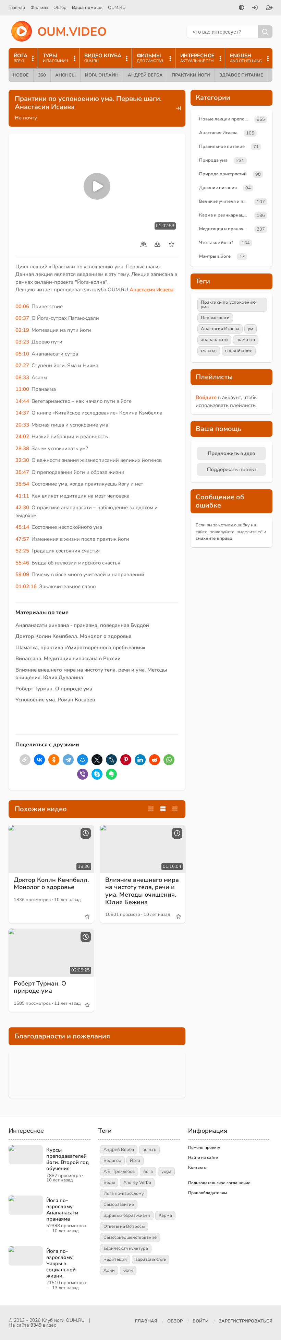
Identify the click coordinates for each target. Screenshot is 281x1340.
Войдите (206, 397)
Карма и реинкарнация (224, 215)
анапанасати (214, 340)
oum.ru (149, 1149)
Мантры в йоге (215, 256)
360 (42, 75)
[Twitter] (96, 759)
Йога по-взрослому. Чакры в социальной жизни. (61, 1263)
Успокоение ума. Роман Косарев (55, 699)
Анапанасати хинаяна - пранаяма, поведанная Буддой (82, 625)
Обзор (59, 7)
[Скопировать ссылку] (25, 759)
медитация (115, 1259)
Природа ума (213, 160)
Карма (165, 1215)
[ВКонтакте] (39, 759)
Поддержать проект (231, 469)
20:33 (22, 424)
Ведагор (112, 1160)
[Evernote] (111, 774)
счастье (209, 351)
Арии (109, 1270)
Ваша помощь (87, 7)
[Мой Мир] (82, 759)
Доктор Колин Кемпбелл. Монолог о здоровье (73, 636)
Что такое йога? (216, 243)
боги (128, 1270)
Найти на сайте (203, 1157)
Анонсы (65, 75)
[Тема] (241, 8)
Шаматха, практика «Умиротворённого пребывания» (80, 647)
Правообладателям (207, 1193)
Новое (21, 75)
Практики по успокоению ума (228, 304)
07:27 (22, 365)
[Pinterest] (125, 759)
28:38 (22, 448)
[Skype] (96, 774)
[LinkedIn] (140, 759)
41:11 (22, 495)
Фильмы (39, 7)
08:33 (22, 377)
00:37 (22, 318)
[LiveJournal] (111, 759)
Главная (17, 7)
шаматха (245, 340)
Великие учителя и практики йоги (225, 201)
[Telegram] (68, 759)
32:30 (22, 460)
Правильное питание (222, 146)
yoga (166, 1171)
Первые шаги (215, 318)
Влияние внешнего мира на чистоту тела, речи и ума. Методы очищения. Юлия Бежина (142, 891)
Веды (109, 1182)
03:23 (22, 341)
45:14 (22, 527)
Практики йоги (191, 75)
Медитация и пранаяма (224, 229)
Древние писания (218, 188)
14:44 (22, 401)
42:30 (22, 507)
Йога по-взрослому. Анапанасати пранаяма (62, 1209)
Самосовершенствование (130, 1237)
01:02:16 (26, 586)
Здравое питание (241, 75)
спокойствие (238, 351)
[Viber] (82, 774)
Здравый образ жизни (126, 1215)
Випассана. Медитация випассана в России (68, 658)
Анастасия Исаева (151, 289)
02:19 (22, 330)
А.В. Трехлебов (119, 1171)
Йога (135, 1160)
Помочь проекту (204, 1147)
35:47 (22, 472)
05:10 (22, 353)
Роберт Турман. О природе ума (53, 688)
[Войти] (255, 8)
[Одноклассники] (53, 759)
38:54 (22, 483)
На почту (26, 117)
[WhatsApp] (168, 759)
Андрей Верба (145, 75)
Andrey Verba (137, 1182)
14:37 (22, 412)
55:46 (22, 562)
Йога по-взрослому (123, 1193)
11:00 (22, 389)
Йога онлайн (102, 75)
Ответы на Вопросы (124, 1226)
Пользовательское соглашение (219, 1183)
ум (250, 329)
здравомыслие (150, 1259)
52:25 (22, 550)
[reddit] (154, 759)
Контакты (197, 1167)
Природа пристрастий (223, 174)
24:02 (22, 436)
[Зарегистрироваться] (269, 8)
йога (148, 1171)
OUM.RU (116, 7)
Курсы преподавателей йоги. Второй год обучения (67, 1159)
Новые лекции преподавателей (225, 119)
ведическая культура (125, 1248)
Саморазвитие (118, 1204)
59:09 (22, 574)
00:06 (22, 306)
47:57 (22, 539)
